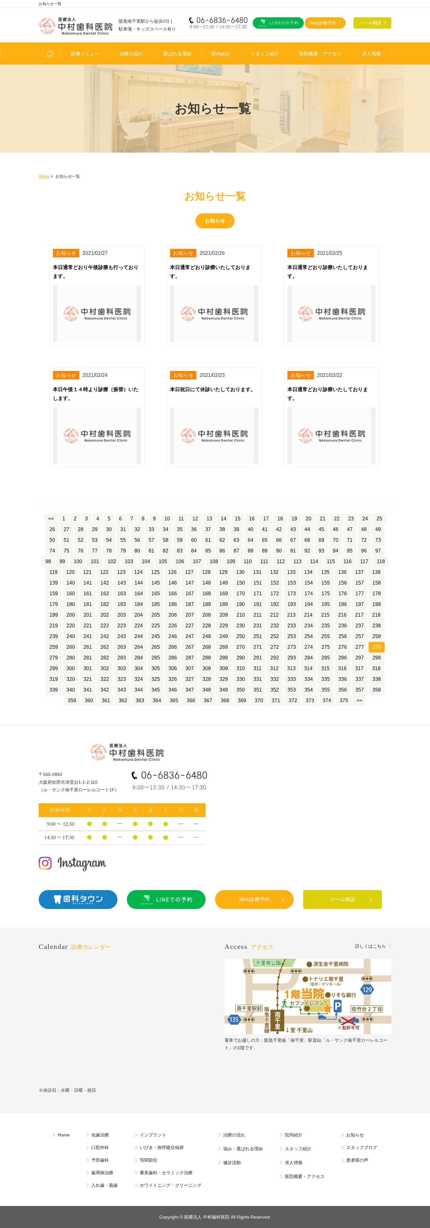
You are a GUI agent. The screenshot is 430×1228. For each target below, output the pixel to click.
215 (325, 615)
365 (174, 700)
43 (293, 529)
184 (138, 604)
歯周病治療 (102, 1172)
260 (70, 647)
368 (225, 700)
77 (95, 550)
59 (180, 540)
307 (189, 668)
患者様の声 (357, 1160)
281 (87, 657)
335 (325, 679)
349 (223, 690)
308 (206, 668)
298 (376, 657)
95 (350, 550)
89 (265, 550)
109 (231, 561)
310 (240, 668)
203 (121, 615)
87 (236, 550)
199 (53, 615)
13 (209, 518)
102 (112, 561)
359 (72, 700)
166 (172, 593)
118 (381, 561)
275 (325, 647)
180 (70, 604)
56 (137, 540)
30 (109, 529)
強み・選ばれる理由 (243, 1148)
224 (138, 625)
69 (321, 540)
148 (206, 583)
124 (138, 572)
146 (172, 583)
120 (70, 572)
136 (342, 572)
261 (87, 647)
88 (250, 550)
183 (121, 604)
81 (151, 550)
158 (376, 583)
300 (70, 668)
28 (80, 529)
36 (194, 529)
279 (53, 657)
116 (347, 561)
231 (257, 625)
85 (208, 550)
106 (180, 561)
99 (62, 561)
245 (155, 636)
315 (325, 668)
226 (172, 625)
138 (376, 572)
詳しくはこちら (370, 946)
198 (376, 604)
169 (223, 593)
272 (274, 647)
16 (252, 518)
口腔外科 (100, 1147)
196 (342, 604)
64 (250, 540)
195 (325, 604)
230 (240, 625)
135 (325, 572)
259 (53, 647)
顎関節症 (148, 1160)
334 (308, 679)
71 (350, 540)
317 (359, 668)
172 (274, 593)
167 (189, 593)
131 (257, 572)
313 (291, 668)
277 (359, 647)
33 (151, 529)
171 (257, 593)
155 (325, 583)
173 (291, 593)
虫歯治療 (100, 1134)
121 (87, 572)
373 (310, 700)
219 (53, 625)
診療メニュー (85, 53)
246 (172, 636)
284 (138, 657)
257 (359, 636)
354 (308, 690)
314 (308, 668)
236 (342, 625)
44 (307, 529)
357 (359, 690)
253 (291, 636)
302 (104, 668)
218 (376, 615)
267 (189, 647)
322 (104, 679)
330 (240, 679)
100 (78, 561)
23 (351, 518)
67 (293, 540)
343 (121, 690)
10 (167, 518)
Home (44, 176)
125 (155, 572)
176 (342, 593)
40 (250, 529)
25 (379, 518)
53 (95, 540)
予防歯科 (100, 1160)
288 (206, 657)
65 (265, 540)
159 (53, 593)
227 (189, 625)
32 (137, 529)
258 (376, 636)
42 (279, 529)
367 (208, 700)
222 (104, 625)
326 (172, 679)
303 (121, 668)
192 (274, 604)
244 (138, 636)
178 (376, 593)
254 (308, 636)
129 (223, 572)
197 (359, 604)
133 (291, 572)
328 (206, 679)
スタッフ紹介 (265, 53)
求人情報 (371, 53)
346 (172, 690)
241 (87, 636)
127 (189, 572)
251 (257, 636)
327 (189, 679)
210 (240, 615)
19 (294, 518)
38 (222, 529)
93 (321, 550)
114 (314, 561)
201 (87, 615)
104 (146, 561)
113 (297, 561)
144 (138, 583)
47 (350, 529)
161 (87, 593)
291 (257, 657)
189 (223, 604)
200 (70, 615)
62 (222, 540)
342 (104, 690)
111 (264, 561)
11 (181, 518)
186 (172, 604)
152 (274, 583)
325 (155, 679)
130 (240, 572)
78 (109, 550)
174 (308, 593)
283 (121, 657)
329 (223, 679)
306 (172, 668)
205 (155, 615)
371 (276, 700)
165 (155, 593)
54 (109, 540)
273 (291, 647)
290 (240, 657)
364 (157, 700)
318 (376, 668)
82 (165, 550)
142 (104, 583)
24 (365, 518)
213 (291, 615)
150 (240, 583)
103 (129, 561)
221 (87, 625)
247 (189, 636)
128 (206, 572)
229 (223, 625)
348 (206, 690)
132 (274, 572)
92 (307, 550)
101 (95, 561)
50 (52, 540)
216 (342, 615)
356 (342, 690)
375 (344, 700)
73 (378, 540)
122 (104, 572)
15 (237, 518)
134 (308, 572)
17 (266, 518)
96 (364, 550)
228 (206, 625)
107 (197, 561)
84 (194, 550)
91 (293, 550)
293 (291, 657)
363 (140, 700)
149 (223, 583)
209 (223, 615)
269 (223, 647)
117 (364, 561)
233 (291, 625)
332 (274, 679)
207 (189, 615)
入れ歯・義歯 (104, 1185)
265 (155, 647)
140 (70, 583)
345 (155, 690)
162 (104, 593)
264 (138, 647)
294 (308, 657)
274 (308, 647)
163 (121, 593)
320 (70, 679)
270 (240, 647)
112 (281, 561)
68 (307, 540)
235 (325, 625)
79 (123, 550)
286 (172, 657)
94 (335, 550)
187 (189, 604)
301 (87, 668)
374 (327, 700)
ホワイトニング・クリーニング (170, 1185)
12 (195, 518)
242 (104, 636)
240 (70, 636)
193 (291, 604)
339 (53, 690)
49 (378, 529)
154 (308, 583)
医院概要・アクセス (320, 53)
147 (189, 583)
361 (106, 700)
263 (121, 647)
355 (325, 690)
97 (378, 550)
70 (335, 540)
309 (223, 668)
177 (359, 593)
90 (279, 550)
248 (206, 636)
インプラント (153, 1134)
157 (359, 583)
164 (138, 593)
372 (293, 700)
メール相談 (342, 899)
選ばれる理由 (177, 53)
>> (359, 700)
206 (172, 615)
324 (138, 679)
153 (291, 583)
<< (51, 518)
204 (138, 615)
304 (138, 668)
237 (359, 625)
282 (104, 657)
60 (194, 540)
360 (89, 700)
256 (342, 636)
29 (95, 529)
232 (274, 625)
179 (53, 604)
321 (87, 679)
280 (70, 657)
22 (337, 518)
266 (172, 647)
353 (291, 690)
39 (236, 529)
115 (331, 561)
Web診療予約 (254, 899)
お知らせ (215, 220)
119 (53, 572)
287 (189, 657)
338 (376, 679)
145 (155, 583)
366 (191, 700)
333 (291, 679)
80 (137, 550)
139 (53, 583)
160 (70, 593)
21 (322, 518)
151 (257, 583)
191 (257, 604)
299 (53, 668)
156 (342, 583)
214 (308, 615)
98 (48, 561)
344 (138, 690)
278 (376, 647)
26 (52, 529)
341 (87, 690)
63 (236, 540)
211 (257, 615)
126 (172, 572)
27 (66, 529)
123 (121, 572)
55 (123, 540)
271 (257, 647)
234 (308, 625)
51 (66, 540)
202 (104, 615)
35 (180, 529)
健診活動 (232, 1162)
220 (70, 625)
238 (376, 625)
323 (121, 679)
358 (376, 690)
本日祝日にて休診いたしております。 (213, 389)
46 (335, 529)
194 (308, 604)
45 (321, 529)
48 (364, 529)
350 (240, 690)
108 (214, 561)
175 (325, 593)
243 (121, 636)
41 (265, 529)
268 (206, 647)
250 (240, 636)
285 (155, 657)
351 (257, 690)
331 (257, 679)
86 (222, 550)
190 (240, 604)
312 (274, 668)
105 (163, 561)
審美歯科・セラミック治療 (166, 1172)
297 (359, 657)
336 (342, 679)
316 (342, 668)
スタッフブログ (361, 1147)
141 (87, 583)
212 (274, 615)
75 (66, 550)
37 (208, 529)
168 (206, 593)
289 (223, 657)
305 (155, 668)
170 (240, 593)
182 (104, 604)
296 (342, 657)
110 (248, 561)
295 (325, 657)
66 (279, 540)
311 (257, 668)
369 (242, 700)
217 (359, 615)
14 (223, 518)
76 (80, 550)
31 (123, 529)
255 (325, 636)
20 (308, 518)
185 (155, 604)
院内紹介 (221, 53)
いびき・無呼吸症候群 (162, 1147)
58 (165, 540)
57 (151, 540)
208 (206, 615)
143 (121, 583)
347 (189, 690)
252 (274, 636)
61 (208, 540)
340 (70, 690)
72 (364, 540)
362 (123, 700)
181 (87, 604)
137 (359, 572)
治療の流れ (131, 53)
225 (155, 625)
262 (104, 647)
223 (121, 625)
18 (280, 518)
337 (359, 679)
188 (206, 604)
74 (52, 550)
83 (180, 550)
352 (274, 690)
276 (342, 647)
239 (53, 636)
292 (274, 657)
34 (165, 529)
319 (53, 679)
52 (80, 540)
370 (259, 700)
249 (223, 636)
